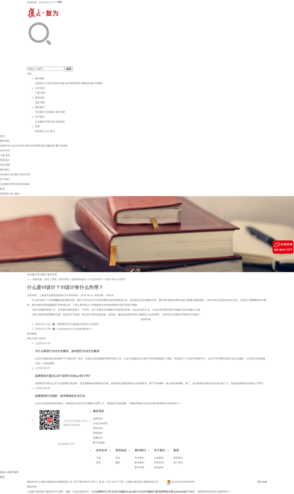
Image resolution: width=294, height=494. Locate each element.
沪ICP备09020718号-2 (85, 481)
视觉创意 (75, 83)
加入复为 (50, 131)
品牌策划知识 (78, 279)
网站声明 (32, 486)
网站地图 (262, 481)
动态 (37, 102)
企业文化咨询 (52, 83)
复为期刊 (50, 112)
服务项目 (40, 78)
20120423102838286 (183, 481)
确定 (2, 477)
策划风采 (60, 121)
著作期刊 (40, 107)
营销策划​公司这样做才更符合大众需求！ (79, 324)
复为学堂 (60, 112)
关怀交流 (50, 121)
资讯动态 (40, 97)
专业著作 (40, 112)
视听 (42, 102)
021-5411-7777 (47, 2)
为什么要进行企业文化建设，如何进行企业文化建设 (67, 351)
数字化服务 (97, 83)
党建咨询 (85, 83)
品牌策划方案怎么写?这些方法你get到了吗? (63, 375)
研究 (54, 279)
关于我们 (40, 116)
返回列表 (146, 319)
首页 (29, 73)
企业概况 (40, 121)
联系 (37, 126)
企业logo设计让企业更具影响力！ (75, 329)
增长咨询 (65, 83)
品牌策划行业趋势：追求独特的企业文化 (60, 395)
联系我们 (40, 131)
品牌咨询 (40, 83)
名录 (42, 92)
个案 (37, 92)
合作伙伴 (40, 88)
